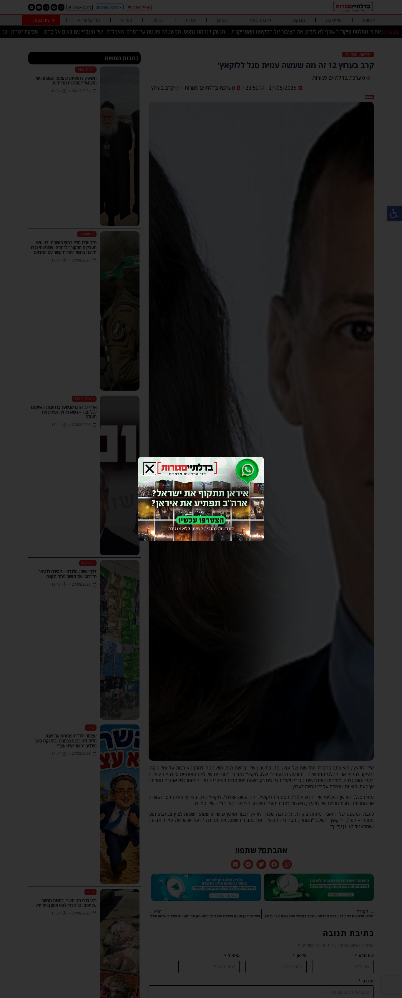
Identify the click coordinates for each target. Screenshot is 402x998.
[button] (150, 469)
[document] (201, 499)
